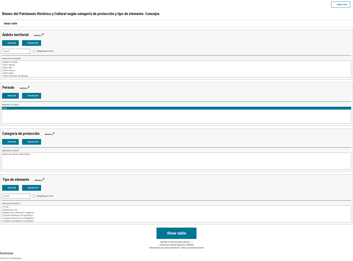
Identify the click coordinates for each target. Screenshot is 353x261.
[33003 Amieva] (176, 70)
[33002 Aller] (176, 67)
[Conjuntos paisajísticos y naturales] (176, 220)
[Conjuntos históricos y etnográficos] (176, 218)
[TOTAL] (176, 207)
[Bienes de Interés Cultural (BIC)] (176, 154)
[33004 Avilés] (176, 73)
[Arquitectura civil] (176, 209)
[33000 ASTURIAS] (176, 62)
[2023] (176, 108)
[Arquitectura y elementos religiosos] (176, 212)
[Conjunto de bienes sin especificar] (176, 215)
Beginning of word (45, 51)
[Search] (27, 51)
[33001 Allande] (176, 64)
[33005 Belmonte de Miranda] (176, 76)
